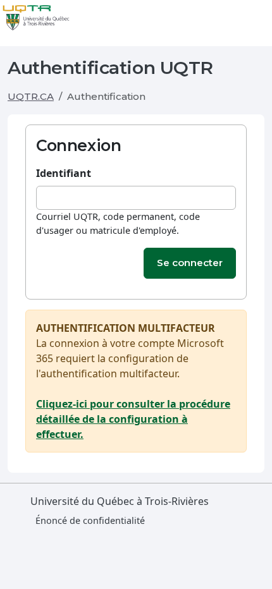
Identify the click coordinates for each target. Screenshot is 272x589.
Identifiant (63, 173)
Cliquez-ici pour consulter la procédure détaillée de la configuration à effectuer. (133, 419)
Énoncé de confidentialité (90, 520)
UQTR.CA (31, 96)
